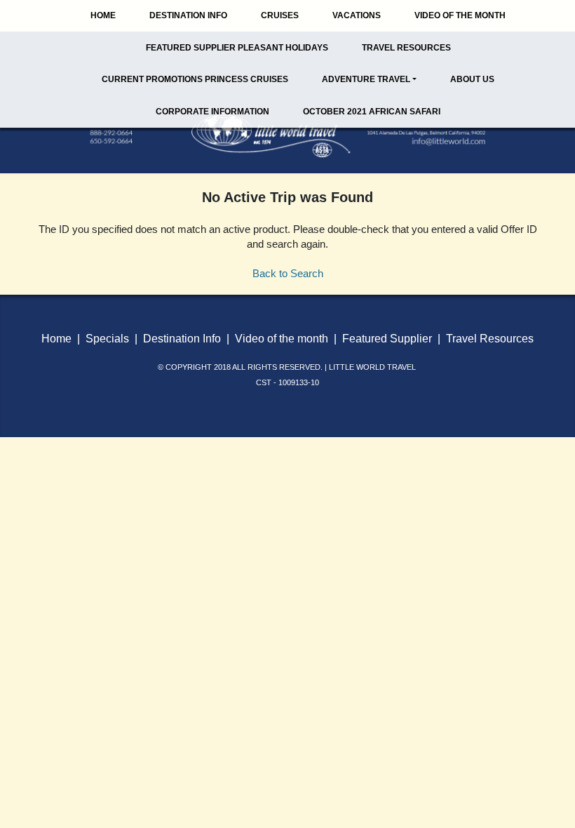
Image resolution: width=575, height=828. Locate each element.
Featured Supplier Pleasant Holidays (237, 48)
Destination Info (188, 15)
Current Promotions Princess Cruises (195, 79)
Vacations (356, 15)
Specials (107, 339)
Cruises (280, 15)
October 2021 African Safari (371, 111)
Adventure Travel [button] (366, 79)
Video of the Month (460, 15)
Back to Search (287, 273)
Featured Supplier (387, 339)
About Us (472, 79)
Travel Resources (406, 48)
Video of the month (281, 339)
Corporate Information (212, 111)
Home (103, 15)
